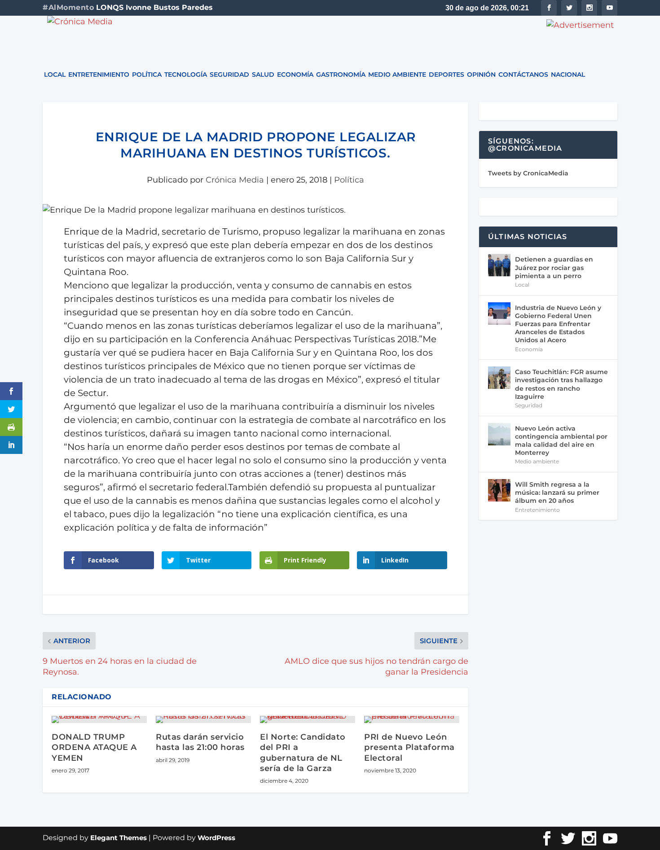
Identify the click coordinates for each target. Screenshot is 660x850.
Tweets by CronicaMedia (528, 173)
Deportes (446, 74)
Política (147, 74)
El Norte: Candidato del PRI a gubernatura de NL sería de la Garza (303, 752)
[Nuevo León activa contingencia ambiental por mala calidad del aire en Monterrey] (499, 434)
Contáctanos (523, 74)
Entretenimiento (98, 74)
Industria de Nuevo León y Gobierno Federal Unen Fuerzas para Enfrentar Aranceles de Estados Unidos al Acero (558, 324)
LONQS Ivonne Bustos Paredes (154, 7)
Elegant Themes (118, 837)
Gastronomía (340, 74)
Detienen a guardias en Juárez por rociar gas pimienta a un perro (554, 267)
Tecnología (185, 74)
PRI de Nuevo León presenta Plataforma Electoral (409, 747)
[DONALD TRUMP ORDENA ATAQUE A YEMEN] (99, 719)
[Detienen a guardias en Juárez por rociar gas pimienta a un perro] (499, 265)
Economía (295, 74)
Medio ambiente (397, 74)
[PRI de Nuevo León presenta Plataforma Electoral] (411, 719)
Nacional (568, 74)
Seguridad (229, 74)
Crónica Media (235, 180)
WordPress (216, 837)
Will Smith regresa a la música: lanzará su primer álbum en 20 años (557, 492)
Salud (263, 74)
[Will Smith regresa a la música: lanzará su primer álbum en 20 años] (499, 490)
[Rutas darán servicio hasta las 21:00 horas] (203, 719)
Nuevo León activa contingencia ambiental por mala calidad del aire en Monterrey (561, 440)
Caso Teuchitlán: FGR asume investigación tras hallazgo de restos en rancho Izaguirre (561, 384)
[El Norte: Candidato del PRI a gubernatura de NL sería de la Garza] (307, 719)
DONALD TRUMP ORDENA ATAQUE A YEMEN (94, 747)
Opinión (481, 74)
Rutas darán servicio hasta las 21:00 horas (200, 742)
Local (55, 74)
